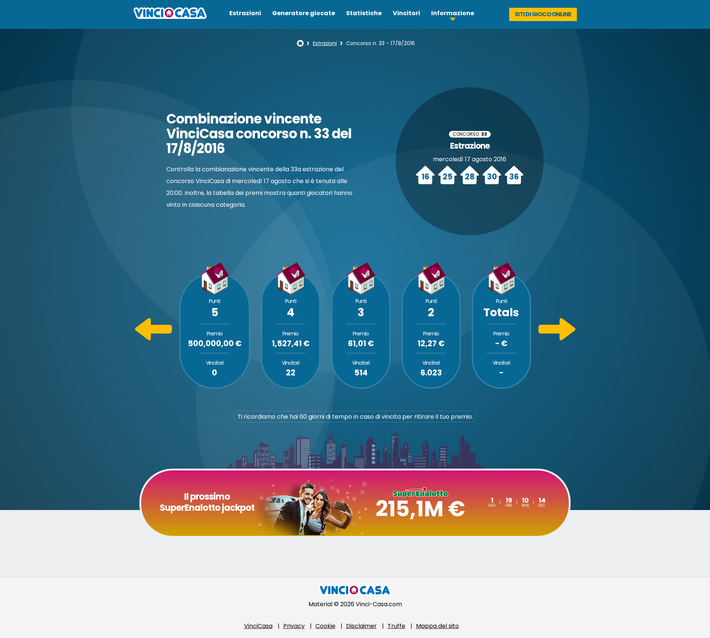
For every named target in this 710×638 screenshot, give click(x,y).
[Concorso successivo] (556, 338)
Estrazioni (245, 13)
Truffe (396, 626)
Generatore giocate (303, 13)
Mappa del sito (437, 626)
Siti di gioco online (543, 14)
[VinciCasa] (170, 17)
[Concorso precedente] (153, 338)
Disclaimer (361, 626)
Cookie (325, 626)
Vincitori (406, 13)
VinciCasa (258, 626)
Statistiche (364, 13)
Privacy (294, 626)
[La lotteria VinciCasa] (300, 43)
